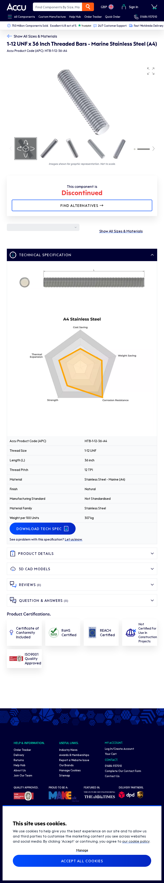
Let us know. (73, 539)
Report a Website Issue (74, 760)
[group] (82, 101)
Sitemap (64, 775)
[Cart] (154, 7)
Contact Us (112, 776)
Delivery (19, 754)
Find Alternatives (79, 205)
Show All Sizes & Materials (35, 36)
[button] (150, 71)
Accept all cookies (82, 861)
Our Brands (66, 765)
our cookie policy (135, 841)
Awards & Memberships (74, 754)
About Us (20, 770)
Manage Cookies (70, 770)
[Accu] (16, 7)
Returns (19, 760)
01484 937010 (148, 16)
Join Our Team (23, 775)
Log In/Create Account (119, 748)
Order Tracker (22, 749)
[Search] (88, 7)
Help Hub (19, 765)
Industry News (68, 749)
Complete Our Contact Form (123, 770)
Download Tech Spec (39, 528)
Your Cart (111, 753)
